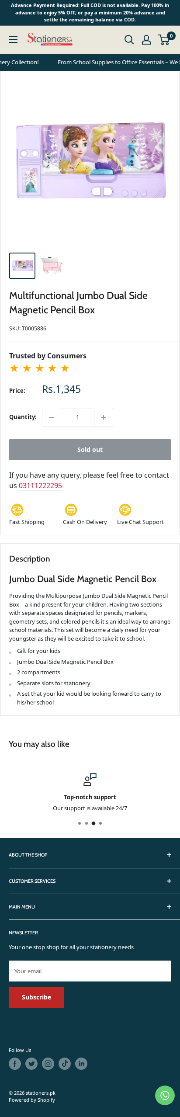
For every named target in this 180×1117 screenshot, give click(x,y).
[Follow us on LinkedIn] (81, 1064)
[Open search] (129, 40)
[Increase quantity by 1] (103, 417)
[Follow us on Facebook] (15, 1064)
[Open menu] (13, 39)
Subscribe (36, 997)
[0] (164, 40)
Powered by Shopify (32, 1099)
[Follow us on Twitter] (31, 1064)
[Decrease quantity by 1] (51, 417)
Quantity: (23, 417)
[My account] (146, 40)
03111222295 (40, 485)
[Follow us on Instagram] (48, 1064)
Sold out (90, 449)
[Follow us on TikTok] (65, 1064)
